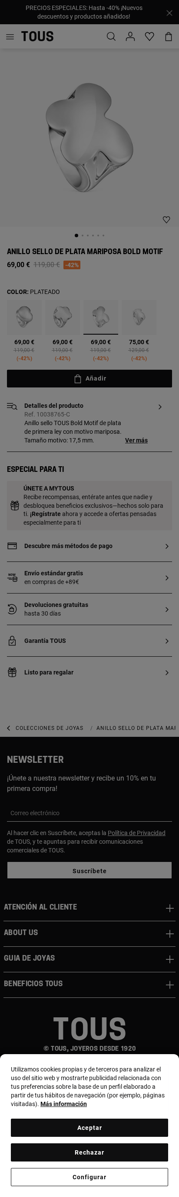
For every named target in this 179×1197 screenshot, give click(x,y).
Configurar (89, 1177)
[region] (89, 1125)
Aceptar (89, 1127)
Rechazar (89, 1152)
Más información (63, 1103)
